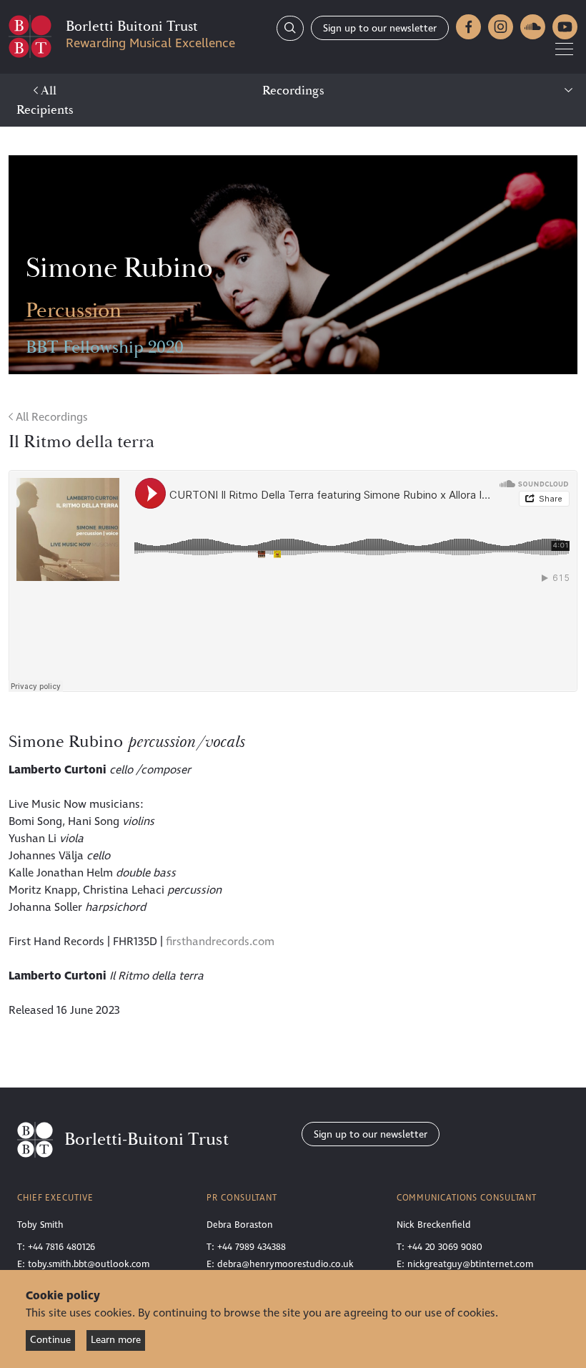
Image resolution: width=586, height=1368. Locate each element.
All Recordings (50, 417)
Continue (50, 1340)
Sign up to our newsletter (380, 28)
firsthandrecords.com (220, 941)
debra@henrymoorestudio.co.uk (285, 1264)
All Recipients (45, 100)
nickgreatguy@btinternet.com (470, 1264)
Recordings (293, 90)
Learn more (116, 1340)
